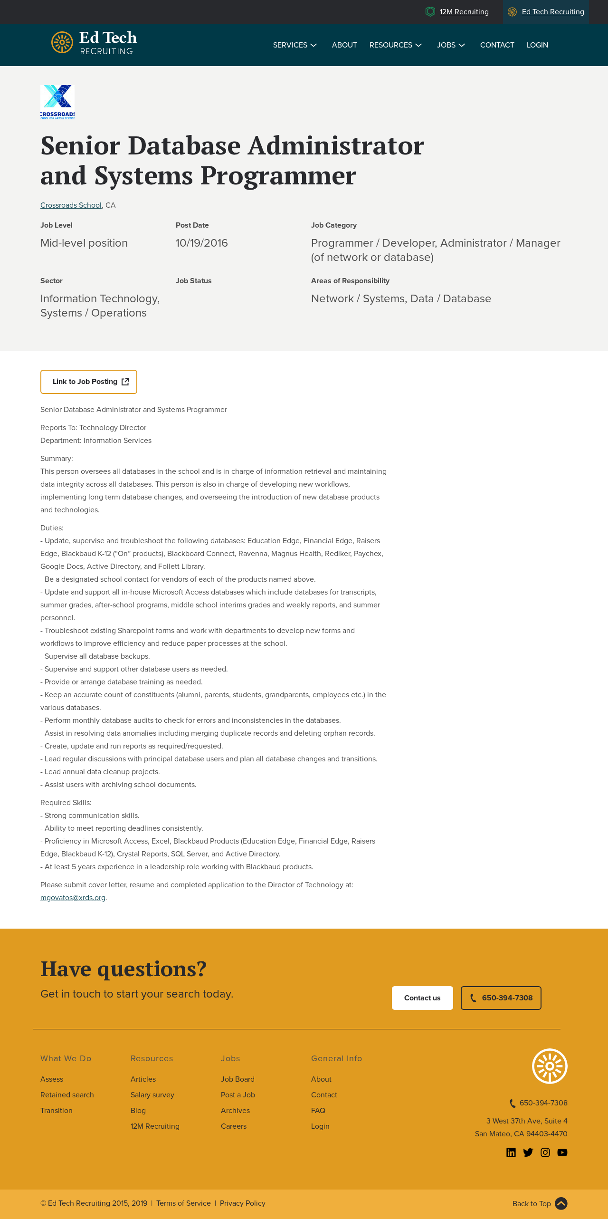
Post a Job (238, 1095)
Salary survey (152, 1095)
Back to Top (532, 1204)
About (344, 45)
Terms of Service (183, 1203)
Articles (143, 1079)
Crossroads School (71, 205)
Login (537, 45)
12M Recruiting (464, 12)
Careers (234, 1126)
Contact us (422, 998)
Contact (497, 45)
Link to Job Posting (85, 381)
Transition (56, 1110)
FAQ (318, 1110)
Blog (138, 1110)
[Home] (96, 44)
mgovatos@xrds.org (72, 897)
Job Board (238, 1079)
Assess (51, 1079)
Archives (235, 1110)
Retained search (67, 1095)
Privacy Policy (243, 1203)
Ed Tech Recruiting (553, 12)
